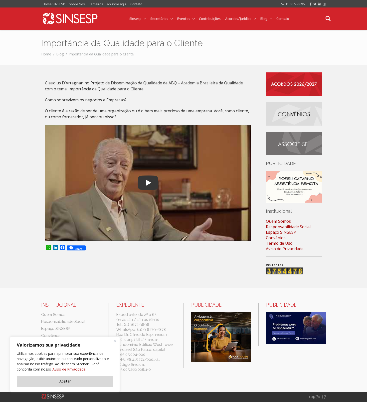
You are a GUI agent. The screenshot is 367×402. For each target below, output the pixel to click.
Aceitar (65, 381)
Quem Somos (278, 221)
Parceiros (96, 4)
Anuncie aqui (117, 4)
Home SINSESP (54, 4)
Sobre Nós (77, 4)
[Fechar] (115, 341)
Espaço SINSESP (281, 232)
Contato (136, 4)
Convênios (276, 237)
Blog (60, 54)
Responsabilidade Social (288, 226)
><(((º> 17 (317, 397)
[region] (65, 364)
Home (46, 54)
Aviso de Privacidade (69, 369)
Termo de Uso (279, 243)
